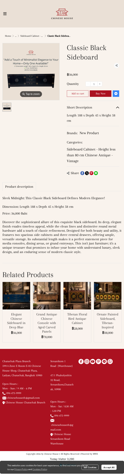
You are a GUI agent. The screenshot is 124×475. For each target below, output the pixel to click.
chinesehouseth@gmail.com (23, 397)
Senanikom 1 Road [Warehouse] (61, 366)
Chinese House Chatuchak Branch (25, 402)
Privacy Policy (21, 469)
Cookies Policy (39, 469)
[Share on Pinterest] (91, 173)
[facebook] (81, 361)
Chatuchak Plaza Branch (16, 361)
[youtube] (92, 361)
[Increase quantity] (100, 84)
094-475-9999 (13, 393)
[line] (104, 361)
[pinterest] (98, 361)
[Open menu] (5, 14)
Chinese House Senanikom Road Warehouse (60, 438)
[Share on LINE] (96, 173)
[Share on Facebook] (82, 173)
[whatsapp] (110, 361)
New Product (89, 133)
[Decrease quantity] (88, 84)
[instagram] (86, 361)
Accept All (108, 467)
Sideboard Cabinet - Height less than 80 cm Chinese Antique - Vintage (91, 155)
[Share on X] (87, 173)
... (15, 35)
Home (8, 35)
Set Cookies (90, 467)
